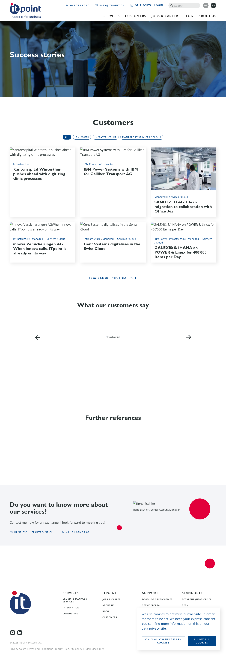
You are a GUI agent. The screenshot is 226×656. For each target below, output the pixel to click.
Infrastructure (106, 137)
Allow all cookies (202, 641)
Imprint (59, 649)
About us (207, 16)
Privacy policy (18, 649)
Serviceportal (151, 605)
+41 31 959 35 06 (77, 532)
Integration (71, 607)
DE (206, 5)
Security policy (73, 649)
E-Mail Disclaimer (93, 649)
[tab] (67, 137)
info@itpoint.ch (112, 5)
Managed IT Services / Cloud (141, 137)
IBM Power (82, 137)
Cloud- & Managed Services (75, 600)
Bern (185, 605)
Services (111, 16)
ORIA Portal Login (149, 5)
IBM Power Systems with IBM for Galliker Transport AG (111, 171)
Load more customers (111, 278)
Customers (135, 16)
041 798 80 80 (79, 5)
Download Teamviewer (157, 599)
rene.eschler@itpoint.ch (33, 532)
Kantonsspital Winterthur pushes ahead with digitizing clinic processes (39, 174)
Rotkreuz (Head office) (197, 599)
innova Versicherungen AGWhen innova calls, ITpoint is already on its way (39, 248)
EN (213, 5)
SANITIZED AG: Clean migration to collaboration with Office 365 (183, 206)
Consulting (70, 613)
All (67, 137)
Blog (188, 16)
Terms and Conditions (40, 649)
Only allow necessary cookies (163, 641)
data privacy (151, 628)
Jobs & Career (165, 16)
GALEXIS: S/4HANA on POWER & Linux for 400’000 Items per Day (180, 252)
